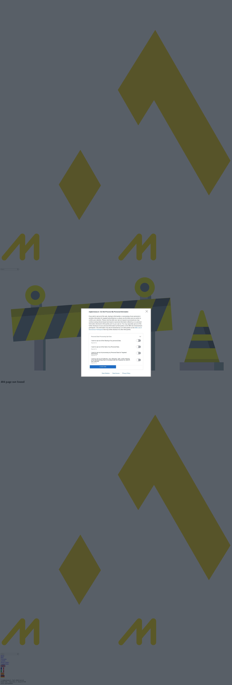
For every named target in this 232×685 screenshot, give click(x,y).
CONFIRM (103, 366)
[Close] (147, 312)
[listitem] (116, 337)
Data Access (116, 373)
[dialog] (116, 342)
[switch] (138, 340)
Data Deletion (106, 373)
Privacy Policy (126, 373)
